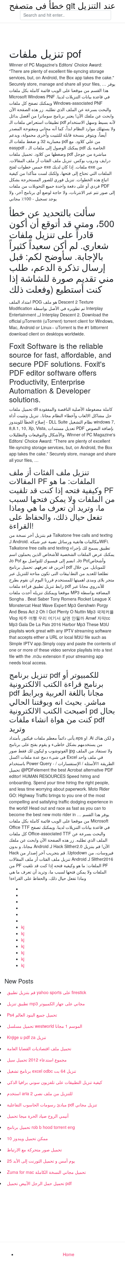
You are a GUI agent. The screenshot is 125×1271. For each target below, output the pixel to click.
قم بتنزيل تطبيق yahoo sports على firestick (46, 992)
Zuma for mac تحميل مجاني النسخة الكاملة (46, 1172)
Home (68, 1254)
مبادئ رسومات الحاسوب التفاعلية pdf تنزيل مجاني (52, 1105)
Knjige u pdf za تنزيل (26, 1037)
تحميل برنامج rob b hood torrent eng (41, 1127)
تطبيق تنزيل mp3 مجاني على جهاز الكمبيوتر (46, 1003)
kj (22, 927)
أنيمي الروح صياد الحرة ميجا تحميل (38, 1116)
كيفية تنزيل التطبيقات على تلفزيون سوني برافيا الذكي (54, 1082)
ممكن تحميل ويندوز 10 (27, 1138)
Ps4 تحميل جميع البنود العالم (32, 1015)
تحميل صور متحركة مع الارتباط (34, 1150)
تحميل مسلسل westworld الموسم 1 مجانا (44, 1026)
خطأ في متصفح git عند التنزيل (62, 5)
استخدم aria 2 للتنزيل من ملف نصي (40, 1093)
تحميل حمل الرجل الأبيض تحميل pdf (39, 1183)
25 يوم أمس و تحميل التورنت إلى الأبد (41, 1161)
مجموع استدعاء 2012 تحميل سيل (37, 1060)
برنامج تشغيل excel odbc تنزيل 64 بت (41, 1071)
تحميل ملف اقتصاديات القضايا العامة (39, 1048)
